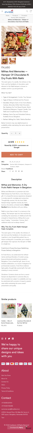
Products (15, 15)
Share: (3, 171)
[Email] (22, 171)
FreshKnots (9, 169)
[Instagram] (2, 339)
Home (7, 15)
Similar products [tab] (8, 299)
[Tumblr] (19, 171)
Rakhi (17, 166)
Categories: (5, 164)
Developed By (16, 427)
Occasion (24, 15)
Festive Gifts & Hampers (18, 17)
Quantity (4, 133)
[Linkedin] (16, 171)
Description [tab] (16, 179)
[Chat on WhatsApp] (28, 428)
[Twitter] (13, 171)
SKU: (2, 162)
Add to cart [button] (8, 316)
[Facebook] (10, 171)
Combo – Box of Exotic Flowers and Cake (7, 323)
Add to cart (16, 155)
